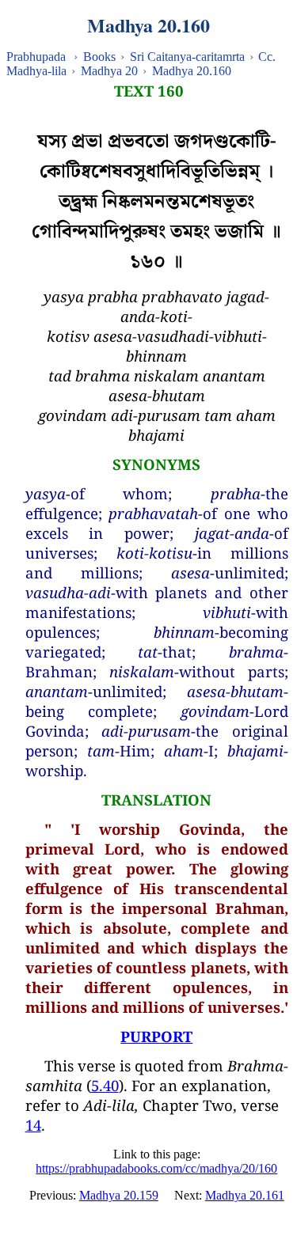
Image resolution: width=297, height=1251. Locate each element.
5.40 (105, 1085)
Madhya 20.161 (244, 1195)
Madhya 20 (109, 71)
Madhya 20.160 (191, 71)
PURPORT (156, 1036)
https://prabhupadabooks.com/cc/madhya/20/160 (156, 1168)
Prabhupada (36, 56)
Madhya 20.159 (118, 1195)
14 (33, 1125)
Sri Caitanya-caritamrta (187, 56)
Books (99, 56)
